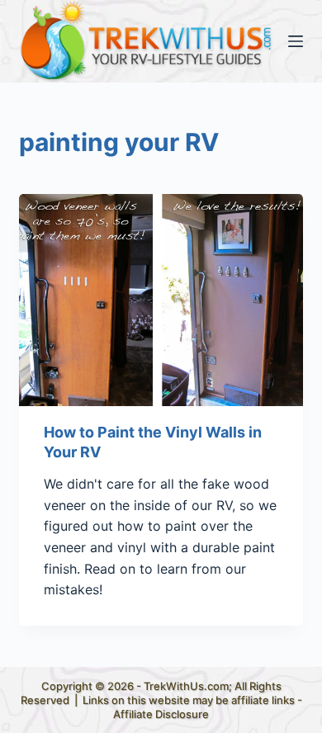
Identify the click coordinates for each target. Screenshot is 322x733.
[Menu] (295, 41)
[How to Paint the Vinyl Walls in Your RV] (160, 300)
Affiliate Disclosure (161, 714)
